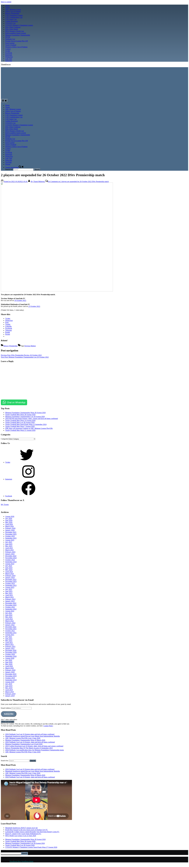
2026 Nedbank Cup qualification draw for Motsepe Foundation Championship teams (34, 750)
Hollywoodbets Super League (15, 33)
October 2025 (10, 536)
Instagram (8, 55)
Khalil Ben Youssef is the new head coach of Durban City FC (26, 830)
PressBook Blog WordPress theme (21, 861)
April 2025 (9, 548)
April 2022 (9, 619)
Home (7, 5)
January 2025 (10, 554)
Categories (4, 439)
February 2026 (10, 528)
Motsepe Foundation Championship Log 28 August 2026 (25, 416)
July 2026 (8, 518)
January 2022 (10, 625)
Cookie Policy (48, 726)
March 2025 (9, 550)
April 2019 (9, 690)
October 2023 (10, 583)
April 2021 (9, 642)
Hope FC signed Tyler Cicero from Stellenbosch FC (23, 834)
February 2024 (10, 575)
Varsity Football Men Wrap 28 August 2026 (20, 414)
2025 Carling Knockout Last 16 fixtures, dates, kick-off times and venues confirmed (34, 746)
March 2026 (9, 526)
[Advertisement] (94, 82)
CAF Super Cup (11, 19)
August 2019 (9, 682)
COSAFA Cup (10, 23)
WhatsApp (9, 57)
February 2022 (10, 623)
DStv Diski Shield (11, 29)
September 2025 (11, 538)
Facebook (8, 53)
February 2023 (10, 599)
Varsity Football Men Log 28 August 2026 (20, 422)
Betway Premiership (12, 13)
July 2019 (8, 684)
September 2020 (11, 656)
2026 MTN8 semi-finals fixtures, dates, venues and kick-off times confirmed (31, 418)
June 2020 (8, 662)
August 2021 (9, 635)
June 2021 (8, 638)
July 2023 (8, 589)
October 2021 (10, 631)
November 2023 (11, 581)
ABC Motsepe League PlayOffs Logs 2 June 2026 (22, 738)
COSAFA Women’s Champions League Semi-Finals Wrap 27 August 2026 (31, 847)
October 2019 (10, 678)
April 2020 (9, 666)
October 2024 (10, 560)
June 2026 (8, 520)
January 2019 (10, 696)
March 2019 (9, 692)
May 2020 (8, 664)
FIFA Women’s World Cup (14, 31)
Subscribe (8, 61)
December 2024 (10, 556)
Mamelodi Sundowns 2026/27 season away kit (21, 828)
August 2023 (9, 587)
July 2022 (8, 613)
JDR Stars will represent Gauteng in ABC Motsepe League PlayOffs (29, 428)
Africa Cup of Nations (13, 11)
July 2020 (8, 660)
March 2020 (9, 668)
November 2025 (11, 534)
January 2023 (10, 601)
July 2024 (8, 566)
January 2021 (10, 648)
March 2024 (9, 573)
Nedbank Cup (10, 39)
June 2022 (8, 615)
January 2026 (10, 530)
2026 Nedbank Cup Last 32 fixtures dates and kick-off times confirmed (29, 734)
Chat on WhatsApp (16, 402)
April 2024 (9, 572)
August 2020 (9, 658)
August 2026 (9, 516)
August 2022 (9, 611)
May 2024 (8, 570)
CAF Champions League (14, 15)
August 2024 (9, 564)
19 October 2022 (20, 300)
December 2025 (10, 532)
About (7, 7)
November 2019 (11, 676)
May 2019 (8, 688)
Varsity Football (10, 45)
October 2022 (10, 607)
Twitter (7, 51)
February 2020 (10, 670)
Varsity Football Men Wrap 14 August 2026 (20, 420)
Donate (7, 164)
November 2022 (11, 605)
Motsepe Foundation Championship (17, 35)
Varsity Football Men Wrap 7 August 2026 (20, 426)
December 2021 (10, 627)
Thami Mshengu (38, 181)
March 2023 (9, 597)
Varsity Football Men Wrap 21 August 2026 (20, 430)
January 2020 (10, 672)
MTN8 (7, 37)
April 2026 (9, 524)
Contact (8, 49)
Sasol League (10, 43)
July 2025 (8, 542)
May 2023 (8, 593)
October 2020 (10, 654)
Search (3, 851)
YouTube (8, 162)
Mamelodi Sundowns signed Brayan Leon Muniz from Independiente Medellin (32, 736)
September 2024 (11, 562)
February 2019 (10, 694)
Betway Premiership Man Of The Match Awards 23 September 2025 (29, 748)
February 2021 (10, 646)
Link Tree (8, 59)
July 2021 (8, 637)
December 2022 (10, 603)
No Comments (78, 181)
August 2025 (9, 540)
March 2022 (9, 621)
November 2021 (11, 629)
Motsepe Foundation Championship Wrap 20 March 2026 (25, 740)
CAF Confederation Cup (13, 17)
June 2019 (8, 686)
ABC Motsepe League (13, 9)
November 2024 (11, 558)
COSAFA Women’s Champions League (19, 25)
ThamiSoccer (6, 64)
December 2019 (10, 674)
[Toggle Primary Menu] (4, 101)
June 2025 (8, 544)
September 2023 (11, 585)
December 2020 (10, 650)
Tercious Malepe (30, 346)
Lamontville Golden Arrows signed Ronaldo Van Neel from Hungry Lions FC (32, 832)
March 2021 (9, 644)
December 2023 (10, 579)
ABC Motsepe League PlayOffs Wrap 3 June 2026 (22, 752)
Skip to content (6, 2)
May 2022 (8, 617)
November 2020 (11, 652)
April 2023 (9, 595)
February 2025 (10, 552)
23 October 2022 (34, 306)
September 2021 (11, 633)
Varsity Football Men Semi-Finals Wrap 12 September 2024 (25, 424)
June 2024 (8, 568)
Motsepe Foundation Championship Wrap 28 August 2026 (25, 413)
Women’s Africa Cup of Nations (16, 47)
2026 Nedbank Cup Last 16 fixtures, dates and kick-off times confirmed (30, 742)
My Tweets (5, 504)
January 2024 (10, 577)
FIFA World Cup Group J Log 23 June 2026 (20, 836)
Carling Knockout (11, 21)
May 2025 (8, 546)
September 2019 (11, 680)
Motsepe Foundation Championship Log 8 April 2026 (23, 744)
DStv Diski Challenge (12, 27)
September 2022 (11, 609)
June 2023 (8, 591)
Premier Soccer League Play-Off (16, 41)
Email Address (6, 708)
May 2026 (8, 522)
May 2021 (8, 640)
